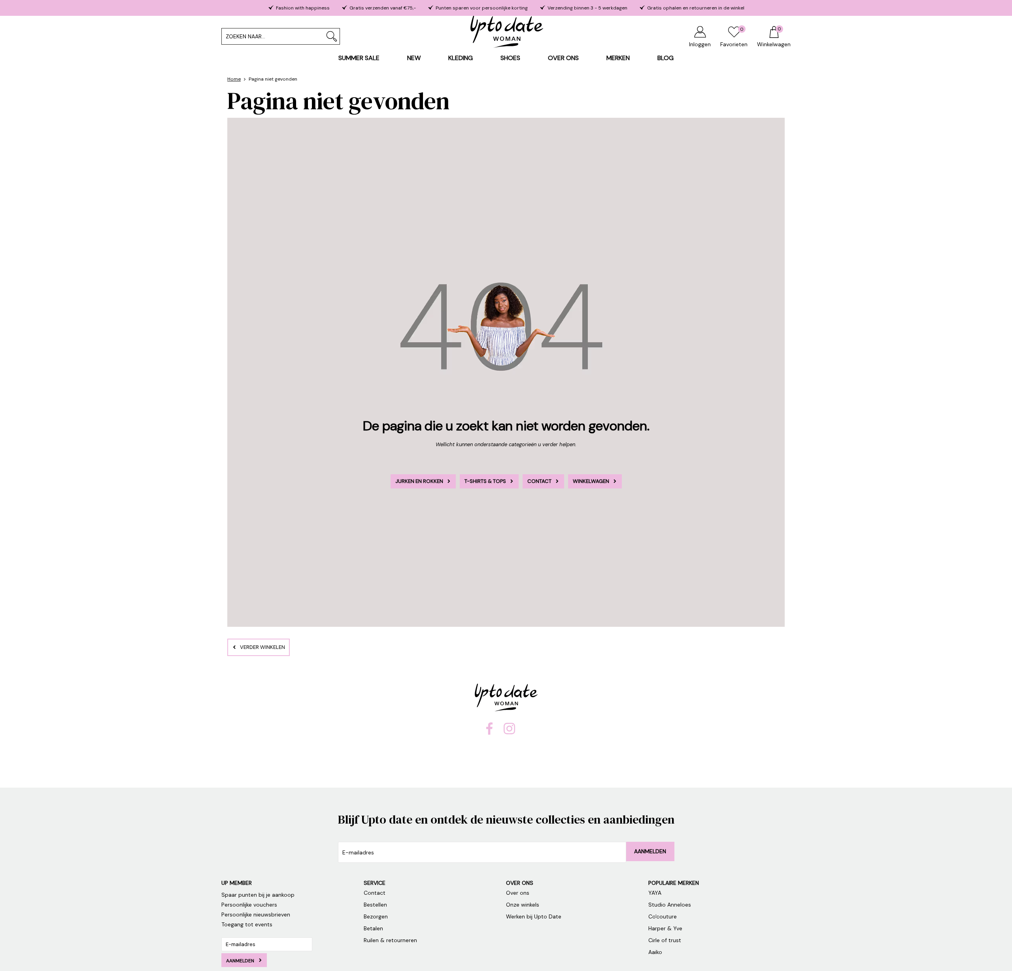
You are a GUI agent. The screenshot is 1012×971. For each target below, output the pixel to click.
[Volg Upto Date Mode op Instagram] (509, 732)
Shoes (510, 58)
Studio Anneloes (669, 904)
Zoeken (332, 36)
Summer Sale (359, 58)
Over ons (563, 58)
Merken (618, 58)
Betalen (373, 928)
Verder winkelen (262, 647)
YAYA (654, 892)
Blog (665, 58)
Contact (539, 481)
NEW (414, 58)
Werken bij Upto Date (533, 916)
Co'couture (663, 916)
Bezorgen (376, 916)
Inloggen (700, 44)
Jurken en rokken (419, 481)
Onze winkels (522, 904)
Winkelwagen (591, 481)
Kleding (460, 58)
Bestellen (375, 904)
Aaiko (656, 952)
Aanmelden (650, 851)
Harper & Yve (665, 928)
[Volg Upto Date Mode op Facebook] (489, 732)
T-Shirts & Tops (485, 481)
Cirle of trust (665, 940)
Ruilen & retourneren (390, 940)
